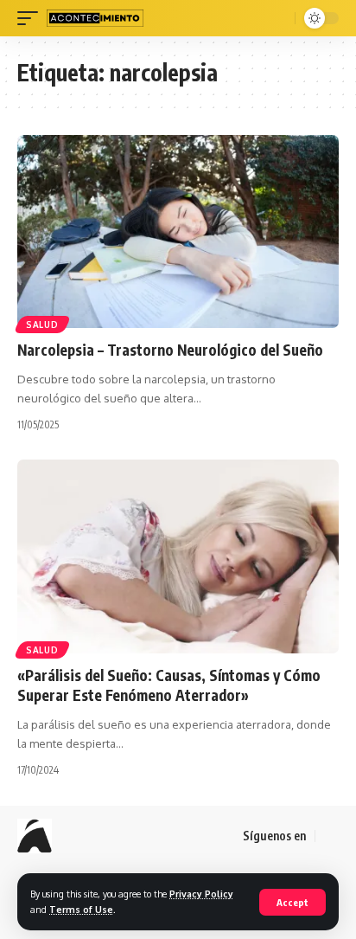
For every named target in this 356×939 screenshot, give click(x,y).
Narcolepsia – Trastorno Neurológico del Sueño (170, 349)
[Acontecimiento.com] (95, 18)
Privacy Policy (201, 893)
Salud (42, 324)
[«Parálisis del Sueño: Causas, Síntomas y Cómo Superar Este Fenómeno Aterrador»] (178, 556)
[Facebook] (329, 836)
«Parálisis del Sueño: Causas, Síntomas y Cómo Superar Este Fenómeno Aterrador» (169, 685)
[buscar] (279, 18)
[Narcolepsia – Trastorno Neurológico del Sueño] (178, 231)
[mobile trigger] (32, 18)
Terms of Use (81, 909)
